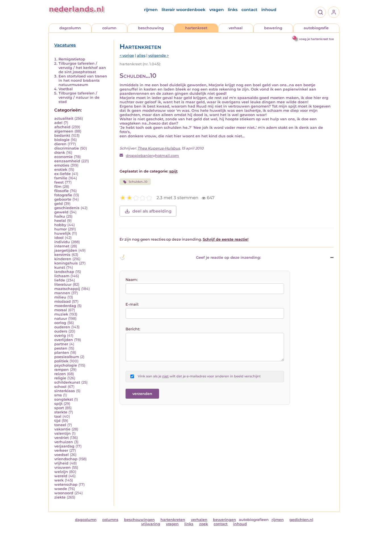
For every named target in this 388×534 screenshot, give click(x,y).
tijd (57, 421)
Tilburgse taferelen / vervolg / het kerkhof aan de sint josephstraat (82, 67)
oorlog (60, 323)
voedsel (61, 455)
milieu (60, 297)
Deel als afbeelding (152, 211)
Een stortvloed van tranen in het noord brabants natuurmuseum (83, 80)
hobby (60, 225)
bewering (273, 28)
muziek (61, 314)
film (57, 186)
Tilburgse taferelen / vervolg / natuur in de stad (79, 97)
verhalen (199, 520)
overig (60, 335)
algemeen (63, 131)
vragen (216, 9)
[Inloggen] (333, 12)
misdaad (62, 301)
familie (60, 178)
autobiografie (316, 28)
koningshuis (66, 263)
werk (59, 480)
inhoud (268, 9)
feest (59, 182)
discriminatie (66, 148)
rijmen (151, 9)
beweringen (224, 520)
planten (61, 352)
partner (61, 344)
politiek (61, 361)
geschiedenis (67, 208)
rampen (61, 369)
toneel (60, 425)
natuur (60, 318)
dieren (60, 144)
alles (141, 55)
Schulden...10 (138, 182)
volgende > (158, 55)
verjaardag (64, 446)
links (232, 9)
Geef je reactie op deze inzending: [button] (228, 257)
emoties (61, 165)
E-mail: (132, 304)
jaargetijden (65, 250)
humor (60, 229)
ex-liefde (62, 174)
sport (59, 408)
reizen (60, 374)
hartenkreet (196, 28)
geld (58, 203)
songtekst (63, 399)
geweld (61, 212)
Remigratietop (72, 59)
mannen (62, 293)
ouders (60, 331)
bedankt (62, 135)
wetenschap (66, 484)
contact (249, 9)
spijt (58, 403)
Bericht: (133, 329)
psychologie (65, 365)
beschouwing (151, 28)
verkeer (61, 450)
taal (57, 416)
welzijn (61, 472)
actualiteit (63, 118)
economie (63, 157)
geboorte (62, 199)
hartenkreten (172, 520)
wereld (60, 476)
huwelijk (62, 233)
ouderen (62, 327)
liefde (59, 280)
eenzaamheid (67, 161)
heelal (60, 220)
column (109, 28)
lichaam (61, 276)
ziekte (60, 497)
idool (59, 238)
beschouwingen (139, 520)
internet (61, 246)
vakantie (62, 429)
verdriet (61, 438)
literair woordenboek (183, 9)
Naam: (132, 279)
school (60, 386)
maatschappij (67, 289)
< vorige (127, 55)
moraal (60, 310)
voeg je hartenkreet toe (316, 39)
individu (62, 242)
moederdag (65, 306)
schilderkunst (67, 382)
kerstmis (62, 255)
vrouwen (62, 467)
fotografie (63, 195)
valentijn (62, 433)
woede (60, 489)
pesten (60, 348)
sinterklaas (64, 391)
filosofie (61, 191)
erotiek (60, 169)
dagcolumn (70, 28)
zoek (203, 524)
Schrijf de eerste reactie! (226, 239)
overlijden (63, 340)
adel (58, 123)
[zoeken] (320, 12)
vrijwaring (150, 524)
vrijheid (61, 463)
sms (58, 395)
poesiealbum (66, 357)
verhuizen (63, 442)
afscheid (62, 127)
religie (60, 378)
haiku (59, 216)
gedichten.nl (301, 520)
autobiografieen (254, 520)
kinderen (62, 259)
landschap (64, 272)
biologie (62, 140)
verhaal (236, 28)
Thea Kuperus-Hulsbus (158, 148)
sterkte (60, 412)
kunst (59, 267)
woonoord (63, 493)
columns (110, 520)
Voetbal (66, 89)
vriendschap (66, 459)
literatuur (63, 284)
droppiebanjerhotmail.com (152, 156)
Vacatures (65, 45)
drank (59, 152)
